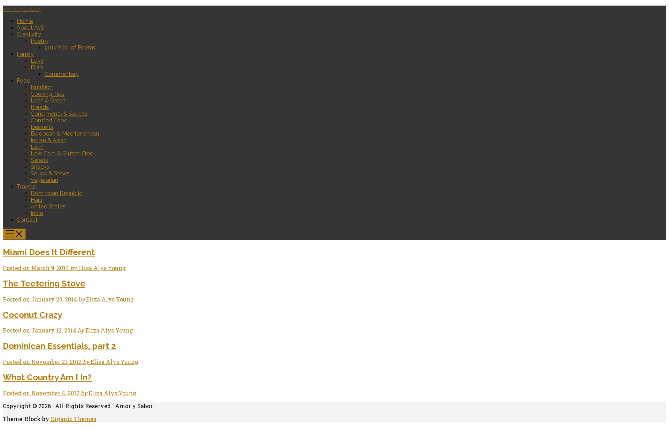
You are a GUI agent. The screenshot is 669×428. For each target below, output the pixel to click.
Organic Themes (73, 418)
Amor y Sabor (22, 9)
